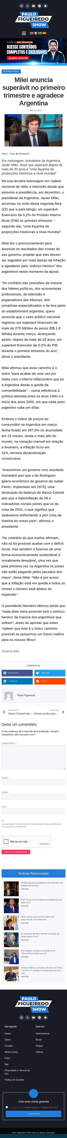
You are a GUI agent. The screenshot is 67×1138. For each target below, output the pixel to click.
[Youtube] (33, 6)
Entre (7, 1058)
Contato (9, 1045)
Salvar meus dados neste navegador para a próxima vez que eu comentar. (31, 825)
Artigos (39, 1045)
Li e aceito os (33, 1108)
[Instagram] (21, 6)
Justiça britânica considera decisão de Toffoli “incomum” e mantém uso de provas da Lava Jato (41, 970)
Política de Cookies (14, 1079)
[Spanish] (44, 33)
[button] (23, 33)
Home (8, 1033)
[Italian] (36, 33)
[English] (32, 33)
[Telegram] (39, 6)
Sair (7, 1064)
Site (4, 807)
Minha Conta (11, 1052)
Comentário (9, 743)
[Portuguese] (40, 33)
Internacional (11, 71)
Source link (10, 651)
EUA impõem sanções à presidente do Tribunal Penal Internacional (38, 952)
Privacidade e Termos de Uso (17, 1072)
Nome (5, 778)
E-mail (6, 792)
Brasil (38, 1039)
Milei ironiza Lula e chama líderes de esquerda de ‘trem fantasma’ (37, 918)
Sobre (8, 1039)
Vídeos (39, 1052)
